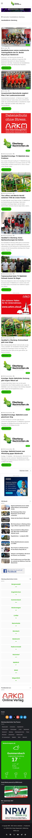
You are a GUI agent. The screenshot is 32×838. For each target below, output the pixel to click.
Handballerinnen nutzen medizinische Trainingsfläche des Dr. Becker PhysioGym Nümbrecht (15, 52)
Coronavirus (12, 726)
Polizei (27, 732)
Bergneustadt (5, 726)
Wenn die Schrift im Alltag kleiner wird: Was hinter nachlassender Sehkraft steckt (20, 531)
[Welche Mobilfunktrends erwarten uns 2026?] (5, 543)
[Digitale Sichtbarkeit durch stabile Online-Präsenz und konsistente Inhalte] (5, 507)
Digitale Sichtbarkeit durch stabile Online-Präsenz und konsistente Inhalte (20, 507)
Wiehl (19, 737)
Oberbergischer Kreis (19, 732)
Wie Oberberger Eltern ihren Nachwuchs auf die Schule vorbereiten (18, 513)
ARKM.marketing (16, 112)
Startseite (6, 17)
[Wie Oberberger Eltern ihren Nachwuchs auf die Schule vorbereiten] (5, 513)
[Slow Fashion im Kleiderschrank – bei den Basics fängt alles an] (5, 549)
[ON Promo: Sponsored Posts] (16, 10)
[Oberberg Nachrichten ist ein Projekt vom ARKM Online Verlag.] (13, 703)
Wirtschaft (25, 737)
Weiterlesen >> (6, 68)
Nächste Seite (24, 470)
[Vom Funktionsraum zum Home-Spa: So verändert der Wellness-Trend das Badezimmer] (5, 561)
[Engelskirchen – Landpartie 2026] (5, 537)
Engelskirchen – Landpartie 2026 (19, 536)
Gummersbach (5, 729)
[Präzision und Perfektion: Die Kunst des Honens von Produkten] (5, 555)
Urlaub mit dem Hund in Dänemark (20, 518)
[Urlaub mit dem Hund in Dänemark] (5, 519)
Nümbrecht (4, 732)
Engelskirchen (20, 726)
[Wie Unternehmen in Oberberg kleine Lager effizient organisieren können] (5, 525)
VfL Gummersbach (6, 737)
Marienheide (26, 729)
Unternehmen (11, 734)
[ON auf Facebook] (13, 573)
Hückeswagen (13, 729)
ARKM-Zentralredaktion (7, 153)
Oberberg (11, 732)
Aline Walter (5, 48)
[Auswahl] (2, 4)
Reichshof (4, 734)
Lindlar (20, 729)
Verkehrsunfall (19, 734)
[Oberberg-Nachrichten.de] (16, 3)
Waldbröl (14, 737)
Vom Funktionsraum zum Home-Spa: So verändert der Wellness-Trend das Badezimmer (21, 561)
